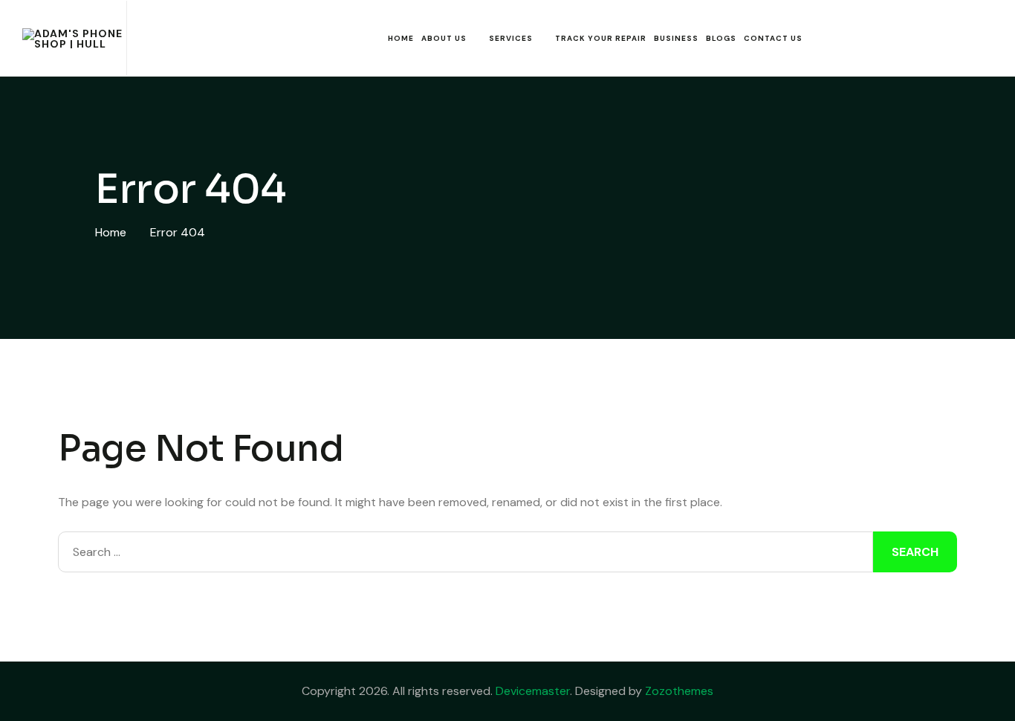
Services (511, 38)
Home (401, 38)
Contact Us (773, 38)
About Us (444, 38)
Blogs (721, 38)
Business (676, 38)
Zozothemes (679, 691)
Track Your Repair (600, 38)
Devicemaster (533, 691)
